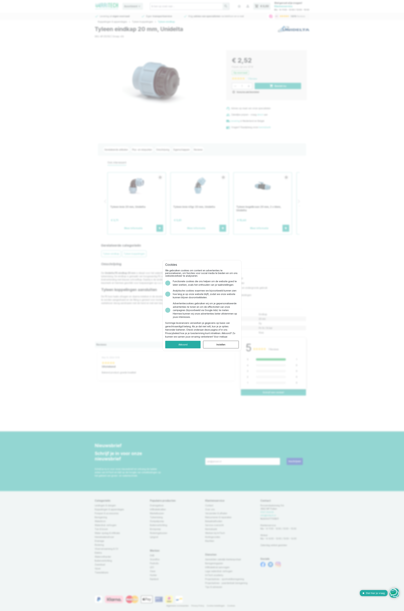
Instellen (221, 344)
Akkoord (182, 344)
